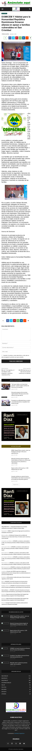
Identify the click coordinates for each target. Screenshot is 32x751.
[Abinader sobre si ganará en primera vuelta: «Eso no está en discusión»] (5, 664)
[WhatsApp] (20, 37)
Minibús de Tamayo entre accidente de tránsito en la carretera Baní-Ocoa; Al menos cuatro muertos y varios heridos (15, 537)
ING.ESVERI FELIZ (5, 526)
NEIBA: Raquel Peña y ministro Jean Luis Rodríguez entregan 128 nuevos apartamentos (20, 452)
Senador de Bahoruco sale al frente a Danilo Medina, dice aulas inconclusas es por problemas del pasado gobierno (20, 478)
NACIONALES (4, 13)
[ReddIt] (27, 37)
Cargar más (15, 484)
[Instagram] (11, 743)
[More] (28, 320)
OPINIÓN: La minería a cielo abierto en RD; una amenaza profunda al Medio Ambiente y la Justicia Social (15, 542)
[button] (2, 9)
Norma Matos (4, 590)
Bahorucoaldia (5, 34)
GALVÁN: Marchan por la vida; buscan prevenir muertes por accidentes (25, 371)
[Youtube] (24, 743)
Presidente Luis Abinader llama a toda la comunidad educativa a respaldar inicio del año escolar (20, 402)
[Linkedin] (23, 37)
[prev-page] (2, 408)
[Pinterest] (16, 37)
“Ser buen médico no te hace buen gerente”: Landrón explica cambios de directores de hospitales (20, 386)
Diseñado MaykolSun (19, 733)
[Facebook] (9, 37)
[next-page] (5, 408)
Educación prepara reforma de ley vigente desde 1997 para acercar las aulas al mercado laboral (19, 394)
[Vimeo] (20, 743)
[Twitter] (13, 37)
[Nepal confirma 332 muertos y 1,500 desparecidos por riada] (5, 470)
